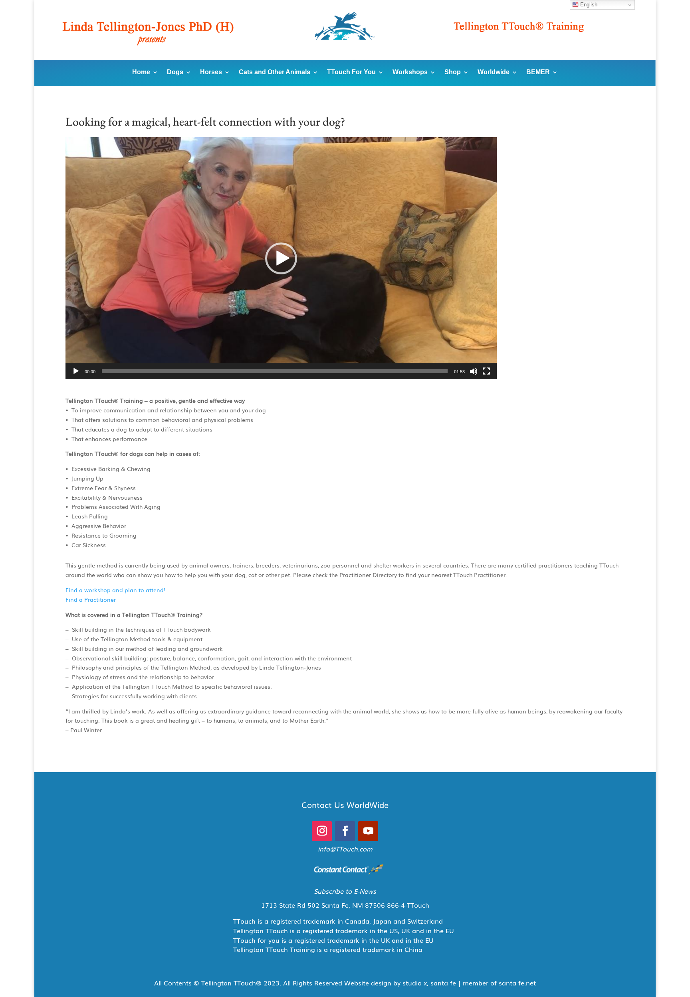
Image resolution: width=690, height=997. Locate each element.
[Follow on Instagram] (322, 831)
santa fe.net (517, 982)
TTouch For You (351, 72)
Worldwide (494, 72)
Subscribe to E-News (345, 891)
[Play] (76, 371)
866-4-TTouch (408, 905)
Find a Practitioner (90, 599)
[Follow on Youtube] (368, 831)
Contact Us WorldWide (345, 804)
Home (141, 72)
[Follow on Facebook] (345, 831)
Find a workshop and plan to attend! (115, 590)
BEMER (538, 72)
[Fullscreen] (486, 371)
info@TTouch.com (345, 848)
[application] (281, 258)
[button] (281, 258)
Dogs (175, 72)
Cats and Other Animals (274, 72)
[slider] (275, 371)
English (588, 5)
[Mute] (474, 371)
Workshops (410, 72)
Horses (211, 72)
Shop (452, 72)
